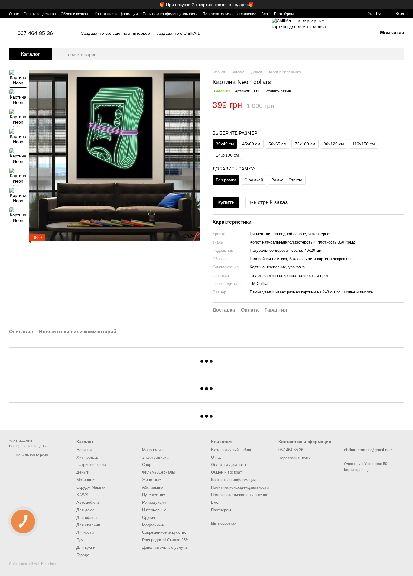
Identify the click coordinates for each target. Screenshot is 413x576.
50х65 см (277, 143)
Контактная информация (116, 14)
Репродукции (154, 502)
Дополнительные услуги (164, 547)
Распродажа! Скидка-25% (165, 540)
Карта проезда (357, 470)
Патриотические (91, 464)
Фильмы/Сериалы (158, 472)
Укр (371, 13)
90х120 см (334, 143)
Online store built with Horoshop (32, 563)
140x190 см (227, 155)
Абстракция (152, 487)
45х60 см (251, 143)
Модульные (153, 525)
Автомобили (87, 502)
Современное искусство (164, 532)
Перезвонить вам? (294, 458)
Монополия (152, 450)
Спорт (147, 464)
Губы (80, 540)
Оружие (149, 517)
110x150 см (363, 143)
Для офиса (86, 517)
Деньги (82, 472)
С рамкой (253, 179)
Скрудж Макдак (90, 487)
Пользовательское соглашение (229, 14)
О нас (14, 14)
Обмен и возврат (75, 14)
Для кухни (85, 547)
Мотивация (86, 479)
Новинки (84, 450)
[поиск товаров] (63, 54)
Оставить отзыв (277, 91)
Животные (151, 479)
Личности (85, 532)
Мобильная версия (31, 455)
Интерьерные (154, 510)
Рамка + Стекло (286, 179)
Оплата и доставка (40, 14)
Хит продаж (87, 457)
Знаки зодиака (155, 457)
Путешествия (154, 495)
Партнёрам (284, 14)
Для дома (85, 510)
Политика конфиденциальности (170, 14)
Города (82, 555)
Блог (265, 14)
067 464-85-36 (35, 33)
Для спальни (88, 525)
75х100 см (305, 143)
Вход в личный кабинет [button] (232, 450)
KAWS (82, 495)
